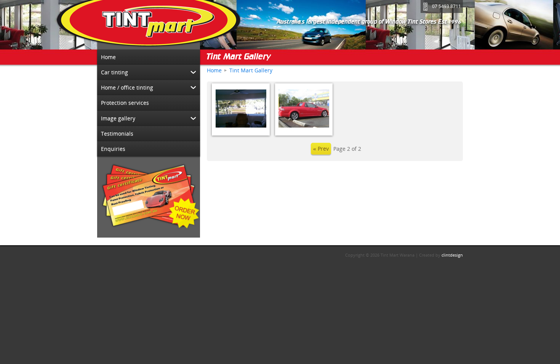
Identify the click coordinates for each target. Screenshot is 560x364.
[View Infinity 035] (304, 109)
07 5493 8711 (446, 6)
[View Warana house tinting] (240, 109)
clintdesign (452, 255)
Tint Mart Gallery (239, 57)
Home (214, 70)
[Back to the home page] (148, 24)
